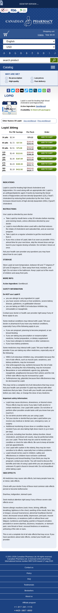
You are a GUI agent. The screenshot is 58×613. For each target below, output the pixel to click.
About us (29, 596)
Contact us (29, 567)
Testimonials (29, 585)
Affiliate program (29, 603)
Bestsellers (29, 591)
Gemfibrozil (41, 106)
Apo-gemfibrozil (29, 121)
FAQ (29, 579)
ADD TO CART (47, 137)
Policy (29, 573)
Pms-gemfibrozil (44, 121)
